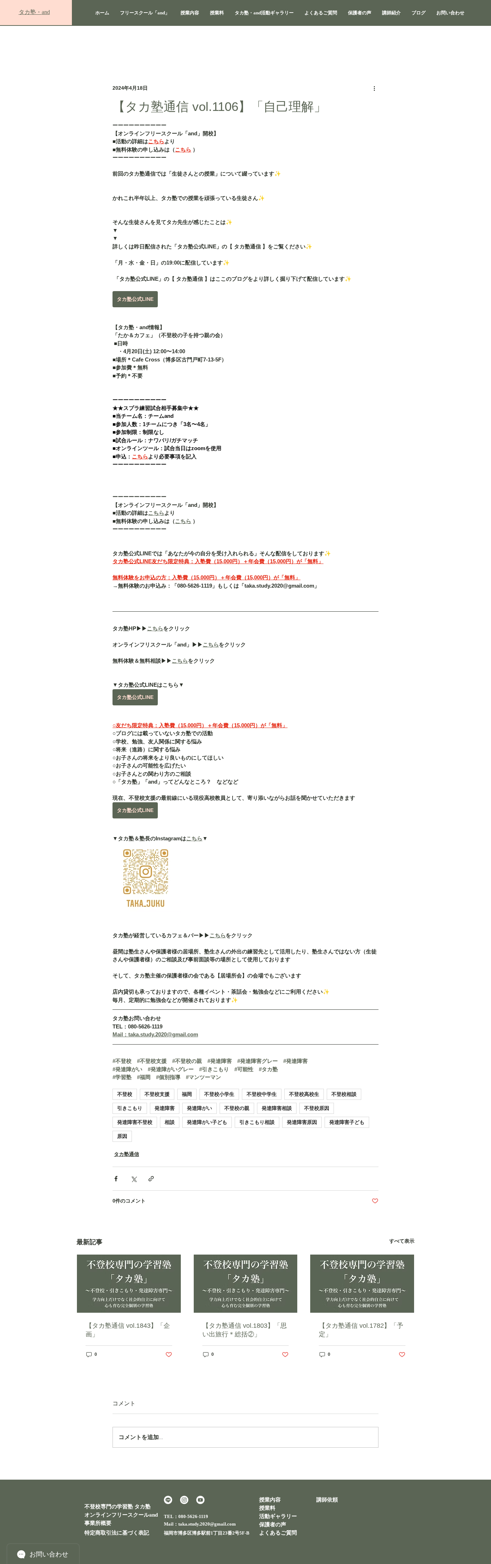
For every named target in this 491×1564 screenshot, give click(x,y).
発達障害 (165, 1108)
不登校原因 (316, 1108)
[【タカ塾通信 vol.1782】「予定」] (362, 1284)
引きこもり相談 (257, 1122)
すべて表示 (401, 1241)
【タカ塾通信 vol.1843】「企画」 (128, 1330)
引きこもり (129, 1108)
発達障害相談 (277, 1108)
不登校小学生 (219, 1094)
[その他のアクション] (374, 88)
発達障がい (199, 1108)
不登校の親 (236, 1108)
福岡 (187, 1094)
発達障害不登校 (134, 1122)
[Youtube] (200, 1500)
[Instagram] (184, 1500)
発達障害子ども (346, 1122)
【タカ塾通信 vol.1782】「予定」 (361, 1330)
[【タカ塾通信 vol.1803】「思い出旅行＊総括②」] (246, 1284)
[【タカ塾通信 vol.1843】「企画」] (129, 1284)
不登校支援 (157, 1094)
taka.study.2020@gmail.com (207, 1524)
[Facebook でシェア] (116, 1178)
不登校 (124, 1094)
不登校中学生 (262, 1094)
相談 (170, 1122)
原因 (122, 1136)
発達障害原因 (302, 1122)
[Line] (168, 1500)
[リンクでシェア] (151, 1178)
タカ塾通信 (126, 1154)
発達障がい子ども (207, 1122)
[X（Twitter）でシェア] (133, 1178)
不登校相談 (344, 1094)
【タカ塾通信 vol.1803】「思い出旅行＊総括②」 (244, 1330)
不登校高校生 (304, 1094)
